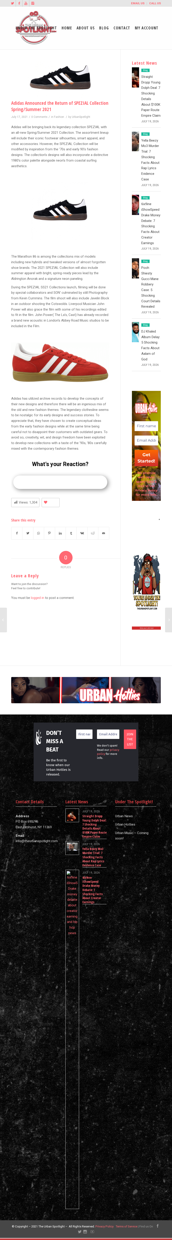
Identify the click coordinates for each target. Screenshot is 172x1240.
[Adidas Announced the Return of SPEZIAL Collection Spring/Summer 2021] (60, 79)
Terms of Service (126, 1226)
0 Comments (39, 116)
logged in (37, 598)
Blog (145, 70)
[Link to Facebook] (19, 3)
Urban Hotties (125, 824)
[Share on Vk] (82, 533)
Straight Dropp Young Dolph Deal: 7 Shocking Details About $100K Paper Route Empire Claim (94, 826)
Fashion (59, 116)
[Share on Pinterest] (49, 533)
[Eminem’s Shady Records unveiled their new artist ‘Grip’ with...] (168, 620)
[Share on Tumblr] (71, 533)
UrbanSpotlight (81, 116)
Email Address (146, 519)
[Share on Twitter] (27, 533)
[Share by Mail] (103, 533)
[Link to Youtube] (26, 3)
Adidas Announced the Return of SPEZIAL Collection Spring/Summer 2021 (59, 106)
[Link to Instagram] (32, 3)
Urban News (124, 816)
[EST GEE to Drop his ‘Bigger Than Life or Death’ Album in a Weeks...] (3, 620)
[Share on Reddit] (93, 533)
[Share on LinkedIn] (60, 533)
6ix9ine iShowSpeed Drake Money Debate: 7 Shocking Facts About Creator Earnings (92, 889)
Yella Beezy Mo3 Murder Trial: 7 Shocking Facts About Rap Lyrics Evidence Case (93, 857)
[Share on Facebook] (16, 533)
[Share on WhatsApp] (38, 533)
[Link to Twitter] (12, 3)
